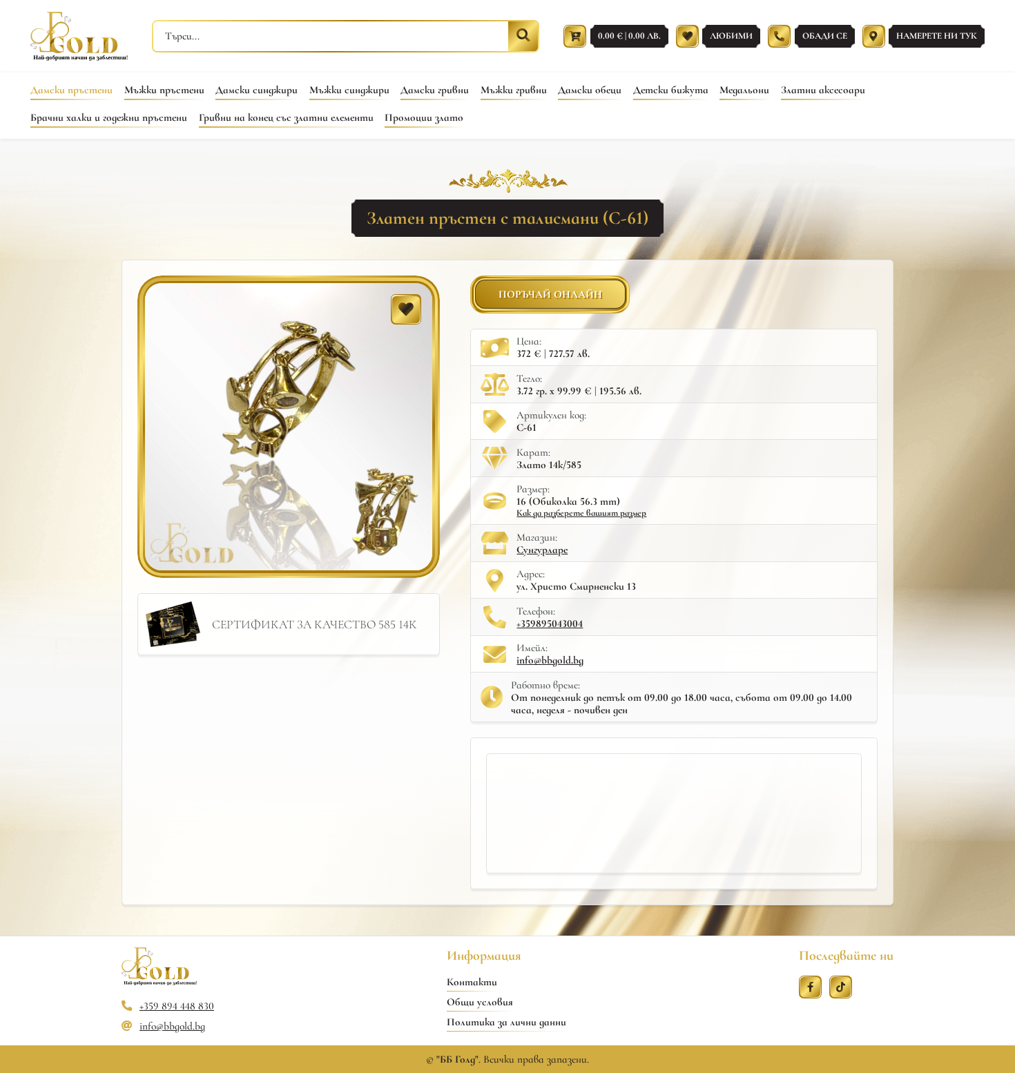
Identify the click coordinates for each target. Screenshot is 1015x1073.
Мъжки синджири (349, 90)
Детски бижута (670, 90)
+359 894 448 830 (176, 1006)
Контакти (472, 982)
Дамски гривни (434, 90)
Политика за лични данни (506, 1022)
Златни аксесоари (823, 90)
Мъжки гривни (514, 90)
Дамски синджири (256, 90)
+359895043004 (549, 623)
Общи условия (480, 1002)
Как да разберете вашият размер (581, 513)
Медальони (744, 90)
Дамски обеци (589, 90)
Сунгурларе (542, 549)
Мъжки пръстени (164, 90)
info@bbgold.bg (549, 660)
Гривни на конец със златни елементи (286, 117)
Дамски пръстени (71, 90)
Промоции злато (424, 117)
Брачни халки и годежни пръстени (108, 117)
